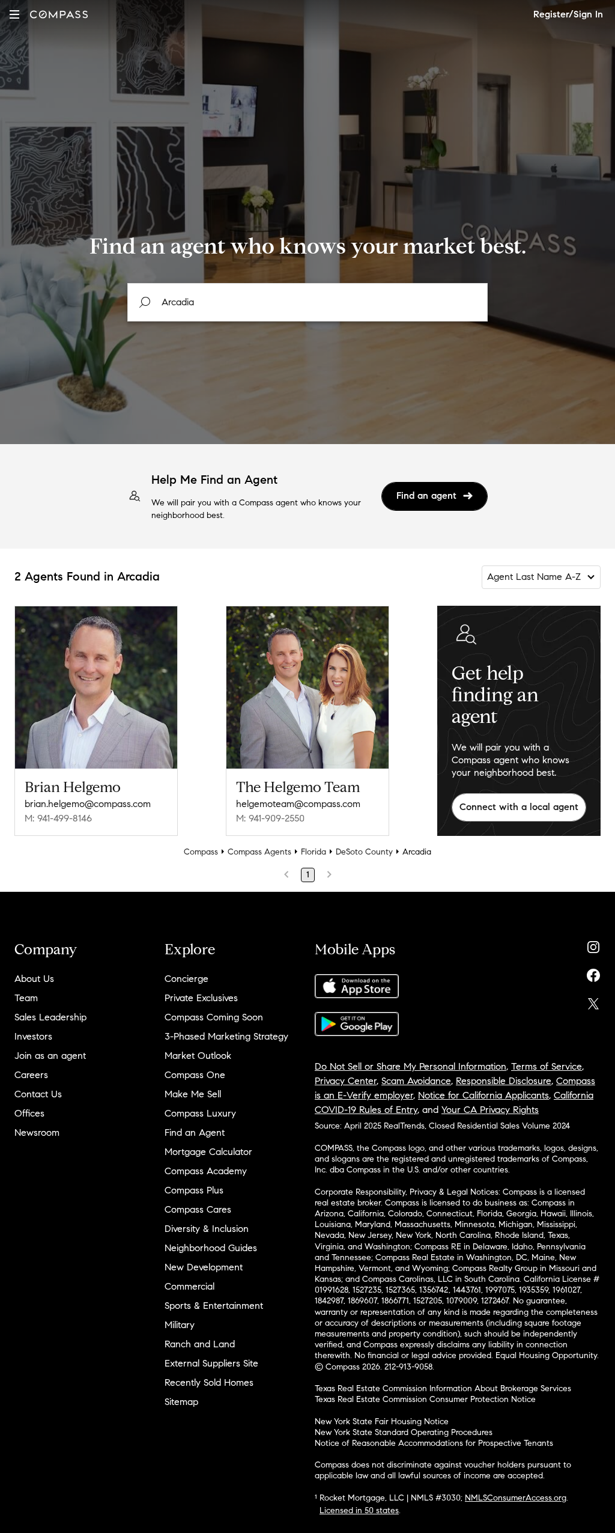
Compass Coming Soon (214, 1017)
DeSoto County (364, 852)
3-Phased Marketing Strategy (226, 1036)
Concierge (186, 978)
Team (26, 998)
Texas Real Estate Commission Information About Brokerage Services (443, 1388)
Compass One (195, 1074)
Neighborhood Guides (211, 1248)
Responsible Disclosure (503, 1081)
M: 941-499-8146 (58, 818)
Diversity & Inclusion (207, 1228)
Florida (313, 852)
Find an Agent (195, 1132)
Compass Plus (194, 1190)
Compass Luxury (200, 1113)
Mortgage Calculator (208, 1151)
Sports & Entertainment (214, 1305)
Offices (29, 1113)
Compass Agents (259, 852)
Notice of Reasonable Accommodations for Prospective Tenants (434, 1443)
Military (180, 1324)
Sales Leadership (50, 1017)
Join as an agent (50, 1055)
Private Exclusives (201, 998)
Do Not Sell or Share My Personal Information (410, 1066)
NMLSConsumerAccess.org (515, 1498)
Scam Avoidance (416, 1081)
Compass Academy (206, 1171)
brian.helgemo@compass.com (88, 803)
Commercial (189, 1286)
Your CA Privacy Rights (490, 1109)
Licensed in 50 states (359, 1510)
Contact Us (38, 1094)
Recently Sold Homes (209, 1382)
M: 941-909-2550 (270, 818)
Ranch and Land (200, 1344)
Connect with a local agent (518, 806)
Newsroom (36, 1132)
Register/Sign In (568, 14)
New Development (204, 1267)
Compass (201, 852)
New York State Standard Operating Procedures (403, 1432)
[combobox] (307, 302)
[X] (593, 1001)
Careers (31, 1074)
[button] (14, 14)
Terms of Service (546, 1066)
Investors (33, 1036)
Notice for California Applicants (483, 1095)
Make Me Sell (193, 1094)
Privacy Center (346, 1081)
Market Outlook (198, 1055)
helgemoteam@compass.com (298, 803)
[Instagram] (593, 944)
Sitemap (181, 1401)
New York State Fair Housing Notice (382, 1421)
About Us (34, 978)
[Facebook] (593, 973)
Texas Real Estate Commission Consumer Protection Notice (425, 1399)
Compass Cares (198, 1209)
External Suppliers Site (211, 1363)
